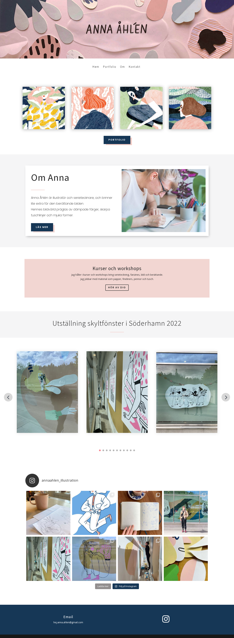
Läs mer (42, 227)
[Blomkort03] (92, 128)
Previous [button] (8, 397)
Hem (95, 67)
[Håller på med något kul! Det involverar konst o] (186, 559)
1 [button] (100, 450)
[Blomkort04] (44, 128)
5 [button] (113, 450)
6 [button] (117, 450)
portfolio (117, 139)
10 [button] (131, 450)
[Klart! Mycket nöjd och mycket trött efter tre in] (186, 513)
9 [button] (127, 450)
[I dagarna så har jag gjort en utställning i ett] (140, 559)
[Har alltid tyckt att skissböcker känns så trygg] (140, 513)
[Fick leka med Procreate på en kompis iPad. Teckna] (94, 513)
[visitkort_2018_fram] (141, 128)
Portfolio (109, 67)
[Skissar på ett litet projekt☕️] (48, 513)
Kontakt (134, 67)
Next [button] (225, 397)
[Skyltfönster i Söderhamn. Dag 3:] (48, 559)
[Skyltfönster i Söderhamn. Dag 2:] (94, 559)
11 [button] (134, 450)
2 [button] (103, 450)
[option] (47, 392)
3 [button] (107, 450)
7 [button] (120, 450)
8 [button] (124, 450)
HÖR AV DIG (117, 287)
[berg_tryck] (190, 128)
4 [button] (110, 450)
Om (122, 67)
